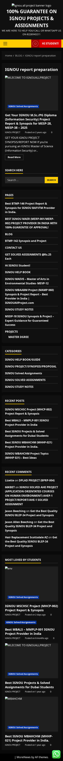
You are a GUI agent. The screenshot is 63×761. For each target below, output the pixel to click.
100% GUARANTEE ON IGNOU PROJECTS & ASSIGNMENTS (31, 18)
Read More (15, 157)
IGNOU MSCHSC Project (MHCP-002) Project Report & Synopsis (31, 608)
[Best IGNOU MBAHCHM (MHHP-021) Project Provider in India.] (31, 714)
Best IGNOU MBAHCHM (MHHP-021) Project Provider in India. (29, 738)
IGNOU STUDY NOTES (19, 309)
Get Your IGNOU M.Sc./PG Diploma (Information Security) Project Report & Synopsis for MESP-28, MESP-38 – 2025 (31, 93)
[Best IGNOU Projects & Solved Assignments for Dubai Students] (31, 660)
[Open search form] (27, 43)
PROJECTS (11, 331)
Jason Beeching (15, 511)
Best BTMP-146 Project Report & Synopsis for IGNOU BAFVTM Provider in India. (30, 208)
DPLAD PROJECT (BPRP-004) (37, 480)
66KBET (10, 487)
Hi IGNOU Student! (17, 265)
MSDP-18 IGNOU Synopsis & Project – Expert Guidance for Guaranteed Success (29, 320)
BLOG (9, 234)
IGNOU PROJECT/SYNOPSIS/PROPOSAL (30, 366)
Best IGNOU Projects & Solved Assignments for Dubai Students (29, 685)
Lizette (9, 480)
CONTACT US (13, 248)
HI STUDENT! (50, 43)
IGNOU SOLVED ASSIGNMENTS (25, 380)
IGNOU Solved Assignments (23, 106)
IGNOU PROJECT (12, 132)
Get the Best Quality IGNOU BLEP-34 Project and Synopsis (29, 526)
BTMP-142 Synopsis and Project (25, 241)
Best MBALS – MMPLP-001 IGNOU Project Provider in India (30, 631)
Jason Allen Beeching (19, 522)
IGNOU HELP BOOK (18, 272)
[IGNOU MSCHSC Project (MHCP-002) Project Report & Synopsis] (31, 583)
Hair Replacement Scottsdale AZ (26, 537)
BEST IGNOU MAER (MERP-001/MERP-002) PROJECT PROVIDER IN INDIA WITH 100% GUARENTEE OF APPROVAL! (31, 223)
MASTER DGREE (18, 337)
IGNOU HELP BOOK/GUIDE (22, 359)
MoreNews (24, 757)
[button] (5, 43)
